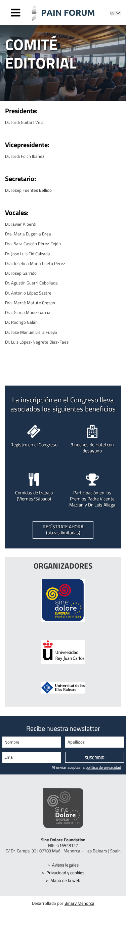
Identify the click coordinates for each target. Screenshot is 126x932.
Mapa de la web (65, 880)
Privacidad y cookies (65, 872)
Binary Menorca (79, 903)
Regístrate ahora (63, 529)
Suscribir (94, 757)
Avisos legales (65, 864)
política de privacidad (103, 767)
